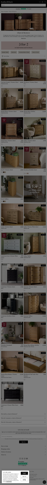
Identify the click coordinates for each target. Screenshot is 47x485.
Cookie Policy (9, 481)
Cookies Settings (24, 480)
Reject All (24, 476)
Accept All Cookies (24, 473)
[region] (15, 476)
